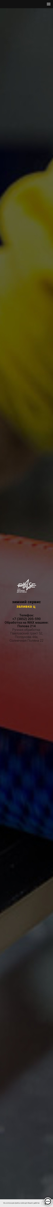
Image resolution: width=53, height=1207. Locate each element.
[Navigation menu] (48, 4)
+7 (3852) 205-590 (26, 619)
